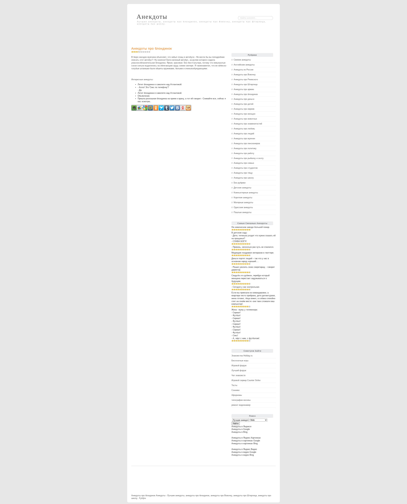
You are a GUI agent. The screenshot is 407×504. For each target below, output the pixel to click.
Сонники (235, 390)
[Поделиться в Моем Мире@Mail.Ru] (150, 107)
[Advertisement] (168, 33)
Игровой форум (238, 365)
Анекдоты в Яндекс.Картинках (246, 438)
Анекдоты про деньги (244, 99)
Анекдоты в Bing (239, 432)
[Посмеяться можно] (142, 52)
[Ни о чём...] (132, 52)
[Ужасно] (136, 52)
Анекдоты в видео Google (243, 452)
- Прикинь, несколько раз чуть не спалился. (252, 247)
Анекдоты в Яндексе (241, 426)
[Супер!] (147, 52)
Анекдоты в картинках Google (245, 440)
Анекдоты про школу (244, 178)
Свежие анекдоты (242, 60)
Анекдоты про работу (244, 153)
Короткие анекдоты (243, 197)
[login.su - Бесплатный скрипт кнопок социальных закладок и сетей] (188, 107)
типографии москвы (241, 400)
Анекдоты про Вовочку (245, 74)
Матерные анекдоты (243, 202)
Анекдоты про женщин (244, 114)
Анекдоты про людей (244, 133)
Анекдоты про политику (245, 148)
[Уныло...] (138, 52)
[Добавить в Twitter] (172, 107)
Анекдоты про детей (243, 104)
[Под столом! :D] (149, 52)
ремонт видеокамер (240, 405)
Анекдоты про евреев (244, 109)
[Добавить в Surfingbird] (161, 107)
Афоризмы (236, 395)
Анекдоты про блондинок (151, 48)
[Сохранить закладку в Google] (139, 107)
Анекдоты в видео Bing (242, 455)
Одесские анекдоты (243, 207)
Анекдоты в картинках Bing (244, 443)
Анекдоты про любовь (244, 128)
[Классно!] (146, 52)
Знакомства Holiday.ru (241, 355)
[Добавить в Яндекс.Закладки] (182, 107)
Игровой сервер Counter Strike (245, 380)
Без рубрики (239, 183)
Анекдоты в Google (240, 429)
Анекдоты (152, 16)
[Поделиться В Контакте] (177, 107)
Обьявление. (144, 96)
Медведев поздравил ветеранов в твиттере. (252, 253)
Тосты (234, 385)
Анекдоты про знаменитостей (248, 123)
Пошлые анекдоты (242, 212)
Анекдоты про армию (244, 89)
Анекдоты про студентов (246, 168)
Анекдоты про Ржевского (246, 79)
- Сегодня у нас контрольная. (245, 287)
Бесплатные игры (239, 360)
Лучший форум (238, 370)
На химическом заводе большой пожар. (250, 227)
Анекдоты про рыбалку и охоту (249, 158)
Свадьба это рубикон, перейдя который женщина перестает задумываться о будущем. (250, 278)
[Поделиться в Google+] (145, 107)
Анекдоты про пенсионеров (247, 143)
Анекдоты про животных (245, 119)
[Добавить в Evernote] (134, 107)
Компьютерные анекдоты (246, 192)
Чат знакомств (238, 375)
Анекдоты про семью (244, 163)
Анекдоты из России (243, 69)
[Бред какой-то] (134, 52)
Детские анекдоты (242, 187)
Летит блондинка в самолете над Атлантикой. (160, 84)
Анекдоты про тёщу (243, 173)
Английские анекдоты (244, 64)
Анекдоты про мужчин (244, 138)
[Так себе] (140, 52)
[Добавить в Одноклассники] (155, 107)
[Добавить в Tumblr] (166, 107)
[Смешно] (144, 52)
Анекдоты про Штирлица (245, 84)
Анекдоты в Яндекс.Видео (244, 449)
